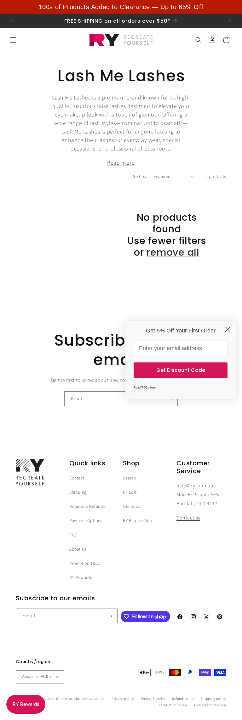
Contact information (210, 705)
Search (129, 478)
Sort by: (140, 176)
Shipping (78, 492)
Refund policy (183, 698)
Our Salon (132, 506)
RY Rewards (80, 578)
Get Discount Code (180, 370)
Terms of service (153, 698)
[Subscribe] (110, 616)
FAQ (73, 535)
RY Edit (129, 492)
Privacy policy (123, 698)
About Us (78, 549)
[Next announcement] (230, 21)
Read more (121, 163)
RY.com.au (64, 698)
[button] (13, 40)
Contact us (188, 517)
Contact (76, 478)
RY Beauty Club (137, 521)
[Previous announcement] (12, 21)
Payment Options (85, 521)
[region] (121, 7)
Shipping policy (214, 698)
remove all (173, 252)
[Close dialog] (227, 329)
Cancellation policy (172, 705)
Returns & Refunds (87, 506)
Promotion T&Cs (84, 563)
